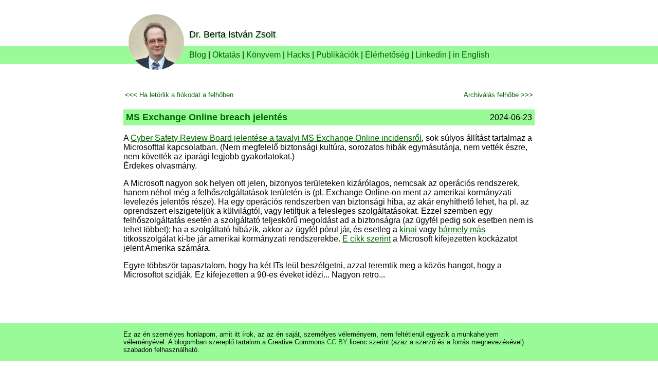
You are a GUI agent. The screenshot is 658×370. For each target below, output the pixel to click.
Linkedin (431, 54)
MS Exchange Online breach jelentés (206, 117)
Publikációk (337, 54)
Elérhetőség (387, 54)
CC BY (337, 342)
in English (471, 54)
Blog (197, 54)
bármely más (461, 229)
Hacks (298, 54)
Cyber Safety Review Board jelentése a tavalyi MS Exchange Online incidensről (276, 138)
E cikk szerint (366, 238)
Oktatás (226, 54)
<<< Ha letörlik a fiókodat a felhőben (179, 95)
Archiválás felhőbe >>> (498, 95)
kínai (409, 229)
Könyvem (263, 54)
